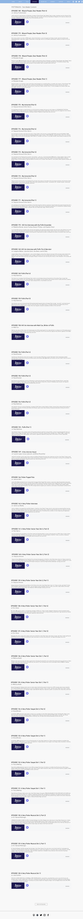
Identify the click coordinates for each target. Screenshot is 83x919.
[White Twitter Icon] (79, 2)
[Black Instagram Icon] (44, 915)
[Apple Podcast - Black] (33, 915)
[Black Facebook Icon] (48, 915)
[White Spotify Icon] (76, 2)
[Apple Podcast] (73, 2)
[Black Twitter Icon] (41, 915)
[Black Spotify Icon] (37, 915)
